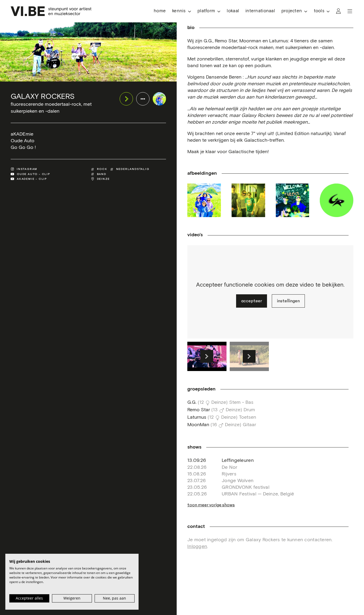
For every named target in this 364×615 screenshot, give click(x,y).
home (160, 11)
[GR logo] (336, 200)
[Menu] (349, 11)
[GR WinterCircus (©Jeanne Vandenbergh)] (292, 200)
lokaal (233, 11)
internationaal (260, 11)
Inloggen (197, 546)
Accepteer (251, 301)
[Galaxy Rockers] (159, 98)
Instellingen (288, 301)
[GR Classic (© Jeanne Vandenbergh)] (204, 200)
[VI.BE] (51, 11)
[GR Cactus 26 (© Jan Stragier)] (248, 200)
